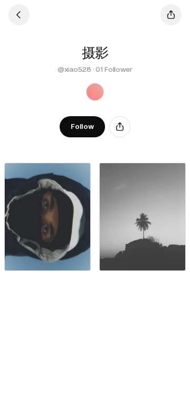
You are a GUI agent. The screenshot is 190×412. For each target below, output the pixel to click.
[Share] (119, 126)
